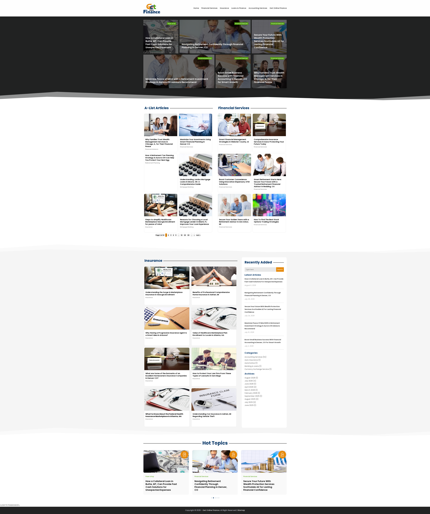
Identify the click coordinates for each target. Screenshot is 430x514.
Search (280, 269)
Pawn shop (171, 24)
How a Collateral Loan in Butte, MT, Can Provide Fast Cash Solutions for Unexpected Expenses (159, 42)
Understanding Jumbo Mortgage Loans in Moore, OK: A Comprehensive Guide (195, 181)
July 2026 (249, 381)
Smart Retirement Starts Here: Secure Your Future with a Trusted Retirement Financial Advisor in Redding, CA (268, 183)
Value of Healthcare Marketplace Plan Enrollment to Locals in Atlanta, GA (210, 334)
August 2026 (250, 378)
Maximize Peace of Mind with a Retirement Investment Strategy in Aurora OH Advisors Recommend (177, 80)
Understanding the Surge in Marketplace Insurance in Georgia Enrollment (164, 293)
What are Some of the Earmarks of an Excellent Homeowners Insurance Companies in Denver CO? (166, 375)
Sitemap (241, 510)
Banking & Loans (252, 366)
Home (196, 8)
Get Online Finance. (211, 510)
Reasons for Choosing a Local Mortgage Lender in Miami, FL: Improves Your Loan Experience (194, 222)
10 (181, 235)
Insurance (224, 8)
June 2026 (249, 384)
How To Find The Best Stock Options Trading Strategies (266, 220)
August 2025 (250, 399)
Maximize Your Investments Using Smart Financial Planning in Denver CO (195, 141)
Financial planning (204, 58)
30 (188, 235)
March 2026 (250, 390)
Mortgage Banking (187, 187)
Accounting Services (258, 8)
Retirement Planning (152, 163)
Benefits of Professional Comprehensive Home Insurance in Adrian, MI (211, 293)
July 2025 (249, 402)
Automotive (250, 363)
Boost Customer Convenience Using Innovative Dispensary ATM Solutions (234, 181)
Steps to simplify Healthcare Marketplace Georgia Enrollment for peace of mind (160, 222)
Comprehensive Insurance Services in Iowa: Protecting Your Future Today (269, 141)
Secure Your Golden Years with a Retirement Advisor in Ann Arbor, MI (234, 222)
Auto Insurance (251, 360)
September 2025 (252, 396)
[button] (211, 497)
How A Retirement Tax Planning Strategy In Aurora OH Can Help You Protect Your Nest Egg (159, 157)
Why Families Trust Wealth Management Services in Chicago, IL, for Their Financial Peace (269, 77)
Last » (198, 235)
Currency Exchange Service (257, 369)
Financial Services (209, 8)
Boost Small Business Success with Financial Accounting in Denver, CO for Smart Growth (232, 77)
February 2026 (251, 393)
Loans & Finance (238, 8)
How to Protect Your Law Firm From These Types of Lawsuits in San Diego (212, 374)
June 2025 (249, 405)
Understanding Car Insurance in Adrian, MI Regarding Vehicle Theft (212, 415)
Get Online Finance (278, 8)
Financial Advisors (277, 58)
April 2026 (249, 387)
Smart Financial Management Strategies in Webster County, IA (234, 140)
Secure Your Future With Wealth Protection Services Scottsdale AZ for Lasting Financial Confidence (269, 41)
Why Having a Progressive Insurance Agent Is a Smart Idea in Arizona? (166, 334)
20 (185, 235)
